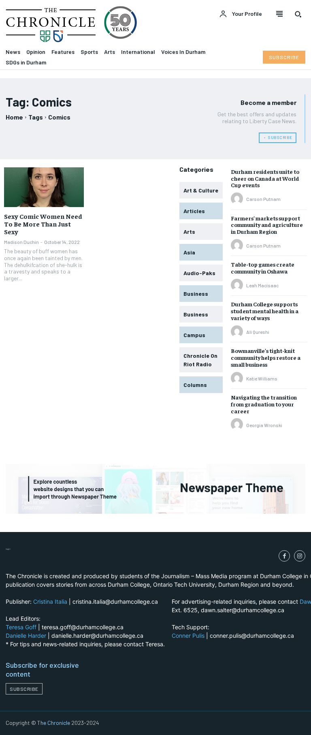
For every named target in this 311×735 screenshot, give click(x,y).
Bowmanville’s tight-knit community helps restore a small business (265, 357)
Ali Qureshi (257, 332)
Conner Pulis (188, 635)
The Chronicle (53, 722)
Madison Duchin (21, 242)
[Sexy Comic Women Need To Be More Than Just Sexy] (44, 187)
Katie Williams (261, 378)
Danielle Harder (26, 635)
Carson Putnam (263, 199)
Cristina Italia (50, 601)
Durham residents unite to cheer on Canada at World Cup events (265, 178)
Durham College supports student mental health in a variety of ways (264, 310)
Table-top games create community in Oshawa (262, 268)
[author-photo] (238, 198)
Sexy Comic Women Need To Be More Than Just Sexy (43, 223)
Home (14, 117)
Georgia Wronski (264, 425)
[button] (298, 14)
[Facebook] (284, 556)
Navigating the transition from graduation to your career (264, 404)
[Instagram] (299, 556)
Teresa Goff (21, 627)
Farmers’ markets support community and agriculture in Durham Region (267, 224)
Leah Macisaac (262, 285)
